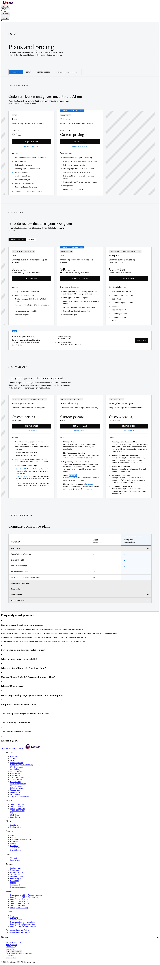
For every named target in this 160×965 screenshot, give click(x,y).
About (12, 835)
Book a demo (128, 278)
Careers (13, 837)
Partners (13, 844)
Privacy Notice (11, 945)
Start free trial (80, 278)
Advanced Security (17, 811)
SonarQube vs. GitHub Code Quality (24, 897)
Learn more (30, 430)
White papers (15, 874)
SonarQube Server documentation (22, 922)
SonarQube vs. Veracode (19, 901)
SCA (12, 761)
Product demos (15, 868)
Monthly (31, 239)
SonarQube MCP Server (24, 476)
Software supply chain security (21, 765)
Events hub (14, 870)
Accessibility (15, 848)
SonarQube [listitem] (15, 72)
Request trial (31, 142)
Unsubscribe (10, 956)
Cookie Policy (11, 947)
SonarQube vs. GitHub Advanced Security (26, 895)
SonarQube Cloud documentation (22, 924)
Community (14, 881)
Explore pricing (16, 827)
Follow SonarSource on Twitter (17, 930)
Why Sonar (5, 9)
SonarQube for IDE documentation (23, 926)
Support (13, 883)
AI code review (16, 780)
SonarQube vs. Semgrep (19, 899)
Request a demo (79, 146)
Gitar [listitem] (28, 72)
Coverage (13, 858)
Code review (15, 775)
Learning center (16, 920)
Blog (12, 916)
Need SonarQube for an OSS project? (28, 191)
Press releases (15, 860)
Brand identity (15, 850)
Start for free (15, 825)
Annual (17, 239)
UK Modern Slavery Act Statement (19, 953)
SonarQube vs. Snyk (18, 905)
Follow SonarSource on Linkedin (18, 932)
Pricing (3, 11)
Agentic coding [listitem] (43, 72)
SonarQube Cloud (17, 804)
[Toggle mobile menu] (80, 21)
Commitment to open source (20, 839)
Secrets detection (16, 763)
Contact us (14, 846)
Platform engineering (18, 784)
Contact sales (30, 146)
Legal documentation (18, 887)
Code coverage (15, 782)
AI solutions (14, 769)
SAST (12, 758)
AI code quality (16, 771)
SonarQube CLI (21, 469)
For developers (15, 790)
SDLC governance (17, 788)
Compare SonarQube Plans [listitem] (67, 72)
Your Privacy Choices (14, 951)
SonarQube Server (17, 807)
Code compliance (16, 786)
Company (5, 18)
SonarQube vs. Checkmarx (20, 903)
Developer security (17, 767)
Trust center (10, 949)
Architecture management (19, 796)
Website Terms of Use (14, 943)
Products (5, 6)
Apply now (141, 340)
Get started (31, 278)
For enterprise (15, 792)
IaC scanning (15, 794)
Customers (14, 841)
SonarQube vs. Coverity (19, 908)
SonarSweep (15, 817)
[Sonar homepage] (8, 4)
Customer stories (16, 872)
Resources (5, 16)
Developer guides (16, 876)
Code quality (15, 773)
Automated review (17, 777)
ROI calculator (15, 885)
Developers (5, 13)
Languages (14, 918)
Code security (15, 756)
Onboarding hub (16, 879)
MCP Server (14, 815)
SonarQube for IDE (17, 809)
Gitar (12, 813)
